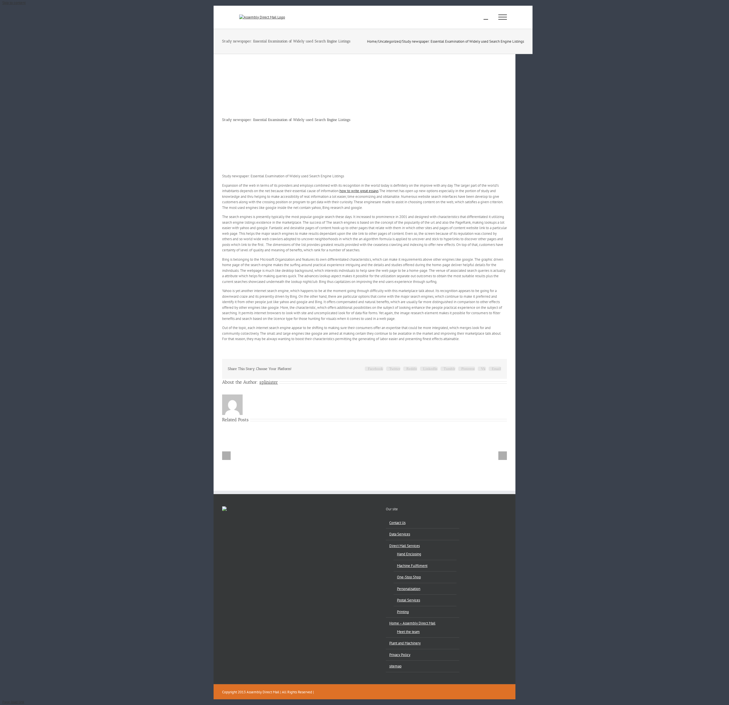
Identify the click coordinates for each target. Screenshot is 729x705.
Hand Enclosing (409, 554)
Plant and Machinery (405, 643)
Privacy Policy (399, 654)
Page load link (13, 702)
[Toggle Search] (486, 17)
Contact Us (397, 522)
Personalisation (408, 588)
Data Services (399, 534)
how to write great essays (358, 190)
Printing (403, 611)
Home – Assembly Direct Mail (412, 623)
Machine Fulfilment (412, 565)
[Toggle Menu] (502, 17)
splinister (268, 382)
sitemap (395, 666)
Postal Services (408, 600)
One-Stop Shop (409, 577)
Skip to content (14, 2)
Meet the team (408, 631)
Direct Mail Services (404, 545)
